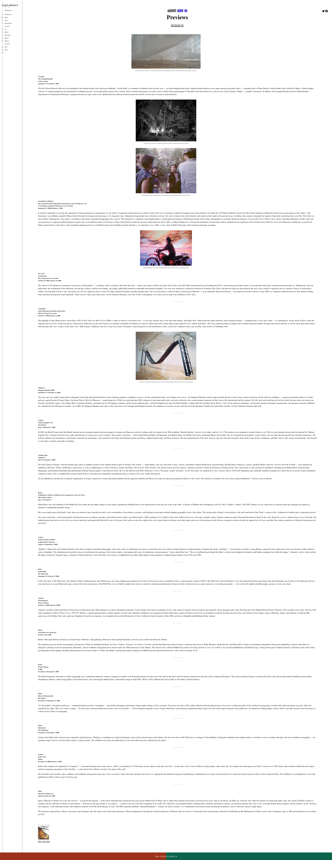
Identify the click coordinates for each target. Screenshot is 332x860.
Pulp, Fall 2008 (44, 841)
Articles (8, 10)
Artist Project (8, 23)
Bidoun (177, 24)
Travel (6, 20)
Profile (6, 32)
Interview (7, 26)
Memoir (7, 41)
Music (6, 17)
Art (5, 29)
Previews (180, 11)
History (7, 38)
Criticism (7, 44)
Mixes (6, 50)
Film (6, 47)
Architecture (8, 14)
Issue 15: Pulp (172, 11)
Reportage (7, 35)
